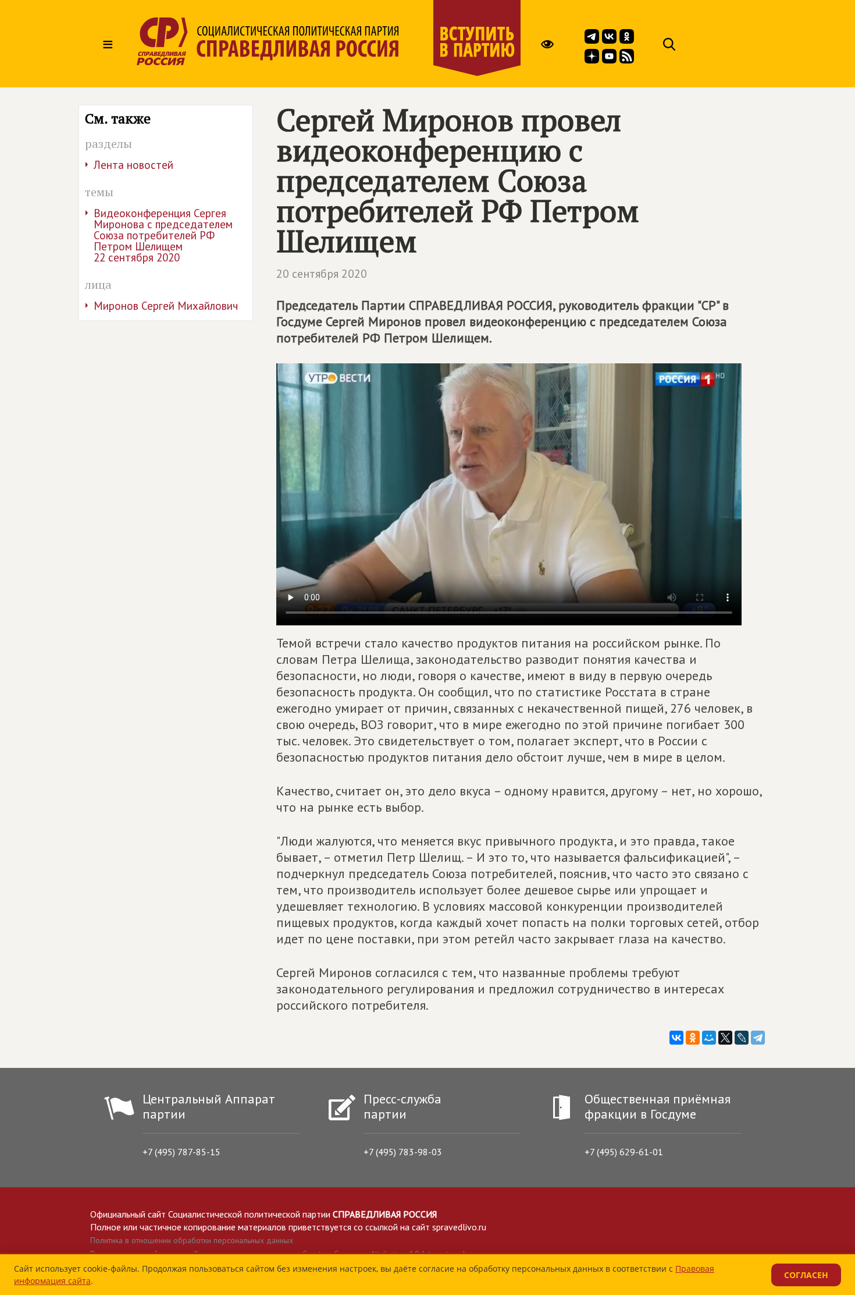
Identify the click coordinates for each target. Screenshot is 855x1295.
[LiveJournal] (742, 1038)
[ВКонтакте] (676, 1038)
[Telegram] (758, 1038)
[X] (725, 1038)
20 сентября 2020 (321, 273)
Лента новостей (133, 165)
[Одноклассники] (693, 1038)
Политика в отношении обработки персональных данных (191, 1240)
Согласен (806, 1274)
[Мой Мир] (709, 1038)
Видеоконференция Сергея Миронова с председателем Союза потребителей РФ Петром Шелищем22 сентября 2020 (163, 235)
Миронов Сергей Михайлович (166, 306)
